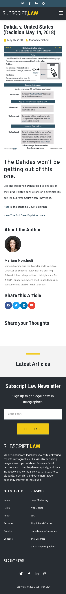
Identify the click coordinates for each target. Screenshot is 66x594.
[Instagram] (43, 3)
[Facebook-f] (29, 3)
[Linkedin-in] (36, 3)
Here (7, 207)
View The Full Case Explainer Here (24, 215)
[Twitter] (22, 3)
